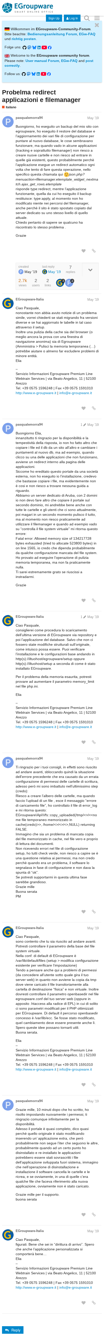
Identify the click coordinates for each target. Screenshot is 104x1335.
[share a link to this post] (93, 251)
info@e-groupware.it (75, 393)
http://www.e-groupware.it (36, 393)
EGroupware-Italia (30, 299)
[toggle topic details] (90, 269)
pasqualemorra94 (29, 118)
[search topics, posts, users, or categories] (87, 18)
